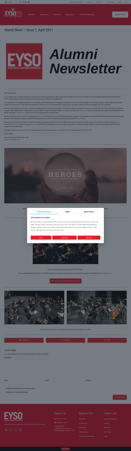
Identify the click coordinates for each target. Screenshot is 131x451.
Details (67, 211)
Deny (41, 237)
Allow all (89, 237)
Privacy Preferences (44, 211)
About (89, 211)
